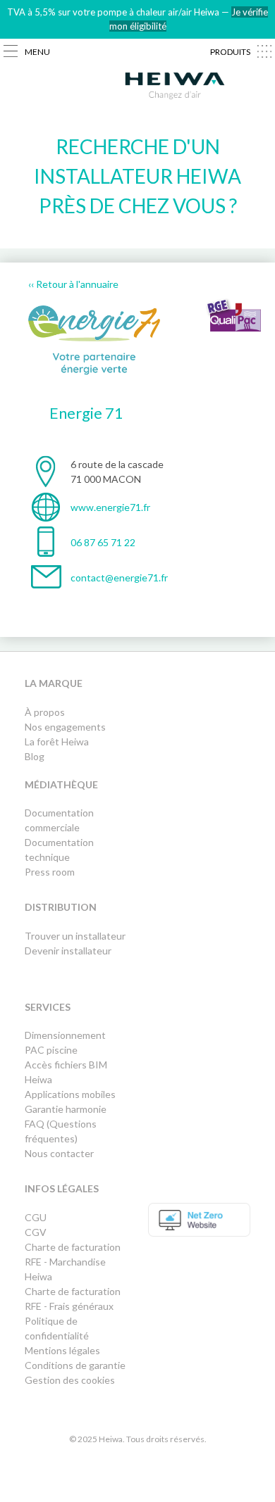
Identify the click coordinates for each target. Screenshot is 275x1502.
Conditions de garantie (75, 1365)
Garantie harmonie (65, 1109)
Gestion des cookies (70, 1380)
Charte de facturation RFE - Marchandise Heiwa (73, 1261)
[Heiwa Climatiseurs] (175, 88)
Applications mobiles (70, 1094)
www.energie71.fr (110, 507)
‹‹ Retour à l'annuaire (73, 284)
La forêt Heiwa (57, 741)
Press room (50, 872)
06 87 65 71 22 (103, 542)
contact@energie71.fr (119, 577)
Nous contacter (59, 1153)
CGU (36, 1217)
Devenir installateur (68, 951)
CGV (36, 1232)
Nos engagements (65, 727)
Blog (34, 756)
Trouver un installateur (75, 936)
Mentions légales (62, 1350)
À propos (45, 712)
